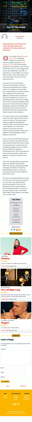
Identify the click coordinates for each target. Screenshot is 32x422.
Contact (16, 399)
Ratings (27, 397)
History (5, 397)
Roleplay (5, 258)
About (5, 396)
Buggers (5, 322)
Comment (3, 349)
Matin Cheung (4, 330)
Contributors (26, 396)
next (7, 386)
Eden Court (16, 208)
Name (2, 367)
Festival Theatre (16, 219)
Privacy (16, 396)
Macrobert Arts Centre (16, 202)
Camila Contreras (19, 36)
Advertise (15, 397)
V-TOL (11, 64)
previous (23, 386)
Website (3, 377)
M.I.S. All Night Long (10, 290)
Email (2, 372)
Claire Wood (4, 266)
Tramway (16, 214)
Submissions (26, 399)
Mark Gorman (4, 299)
